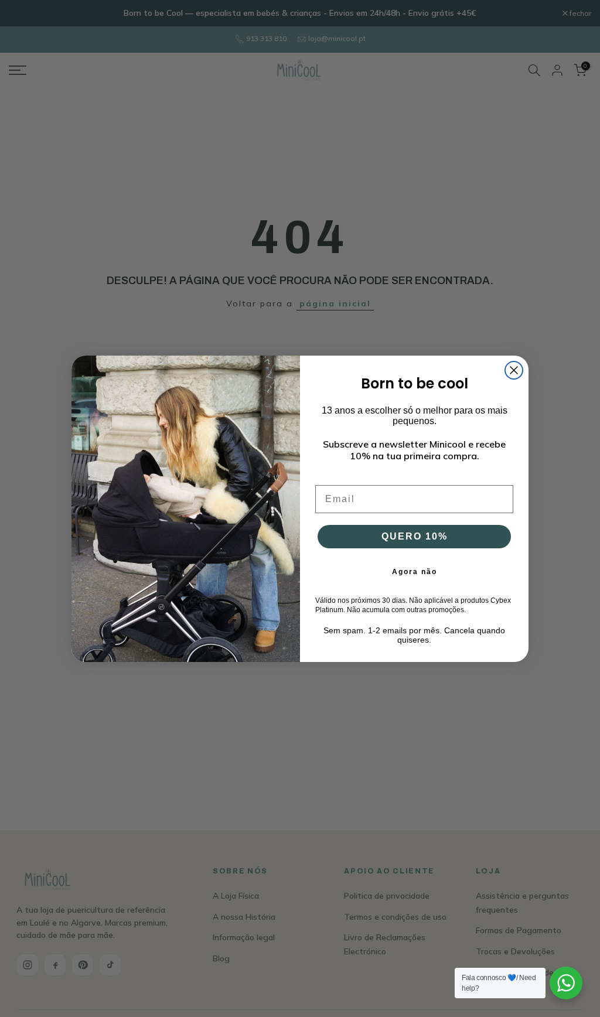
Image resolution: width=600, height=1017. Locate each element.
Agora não (414, 572)
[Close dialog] (514, 370)
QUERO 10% (414, 536)
